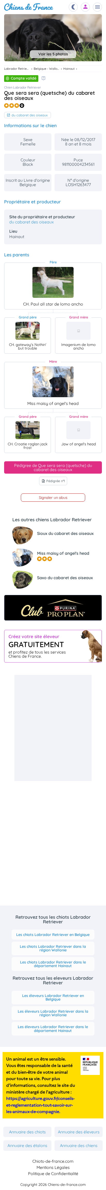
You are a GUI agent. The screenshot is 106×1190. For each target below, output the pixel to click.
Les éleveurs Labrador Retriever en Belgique (53, 997)
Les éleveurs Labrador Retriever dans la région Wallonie (53, 1013)
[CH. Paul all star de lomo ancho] (53, 282)
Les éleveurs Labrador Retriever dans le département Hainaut (53, 1028)
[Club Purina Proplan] (53, 608)
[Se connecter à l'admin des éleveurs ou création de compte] (85, 7)
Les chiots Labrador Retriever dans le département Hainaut (53, 964)
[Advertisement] (53, 728)
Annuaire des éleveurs (79, 1131)
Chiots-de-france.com (53, 1161)
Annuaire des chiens (79, 1145)
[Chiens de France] (28, 7)
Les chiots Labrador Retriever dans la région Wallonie (53, 948)
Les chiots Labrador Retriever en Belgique (53, 934)
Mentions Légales (53, 1167)
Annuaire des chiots (27, 1131)
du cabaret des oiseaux (30, 115)
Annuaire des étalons (27, 1145)
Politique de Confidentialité (53, 1173)
